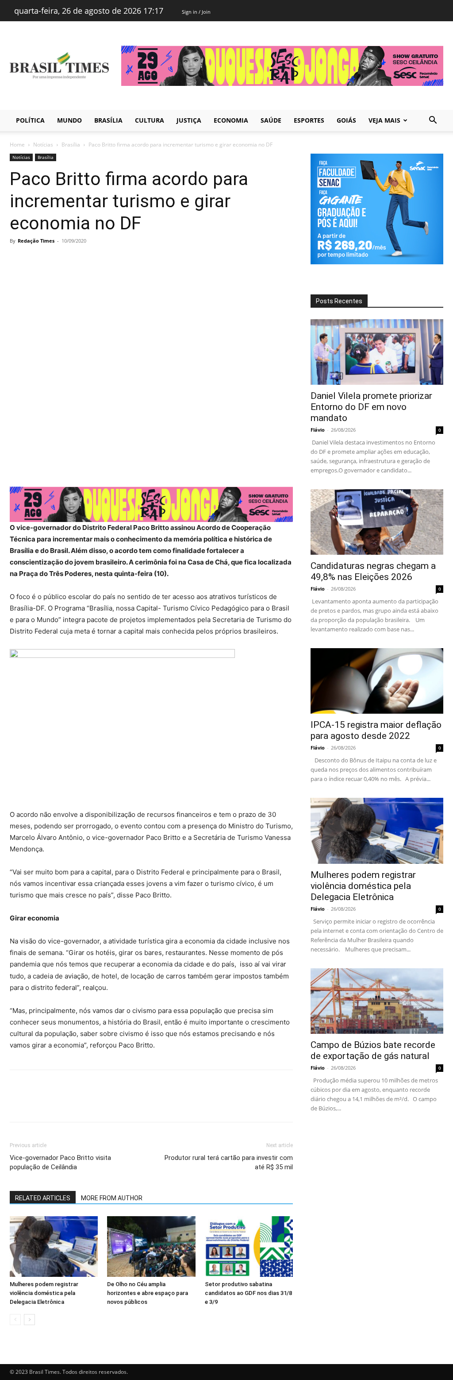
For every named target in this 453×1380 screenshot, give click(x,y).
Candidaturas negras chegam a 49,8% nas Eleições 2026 (373, 571)
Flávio (318, 429)
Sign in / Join (196, 11)
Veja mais (384, 120)
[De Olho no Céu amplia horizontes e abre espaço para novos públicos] (151, 1246)
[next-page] (29, 1319)
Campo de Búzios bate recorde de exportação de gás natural (373, 1050)
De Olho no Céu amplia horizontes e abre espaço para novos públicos (147, 1293)
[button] (432, 121)
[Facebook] (18, 261)
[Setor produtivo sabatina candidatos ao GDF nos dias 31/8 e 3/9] (249, 1246)
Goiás (346, 120)
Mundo (69, 120)
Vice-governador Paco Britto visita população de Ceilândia (60, 1162)
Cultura (149, 120)
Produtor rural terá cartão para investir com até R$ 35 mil (229, 1162)
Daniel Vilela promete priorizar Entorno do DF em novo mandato (371, 406)
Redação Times (36, 240)
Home (17, 144)
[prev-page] (15, 1319)
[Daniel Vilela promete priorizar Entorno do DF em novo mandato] (377, 352)
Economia (231, 120)
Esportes (309, 120)
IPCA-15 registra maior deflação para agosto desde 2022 (376, 730)
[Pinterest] (59, 261)
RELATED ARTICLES (42, 1198)
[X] (39, 261)
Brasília (108, 120)
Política (30, 120)
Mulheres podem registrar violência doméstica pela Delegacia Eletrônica (44, 1293)
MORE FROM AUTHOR (111, 1198)
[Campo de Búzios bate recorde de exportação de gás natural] (377, 1001)
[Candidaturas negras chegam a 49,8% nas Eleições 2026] (377, 522)
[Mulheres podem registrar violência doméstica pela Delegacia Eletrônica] (54, 1246)
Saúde (271, 120)
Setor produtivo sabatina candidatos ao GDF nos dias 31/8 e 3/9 (248, 1293)
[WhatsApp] (79, 261)
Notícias (43, 144)
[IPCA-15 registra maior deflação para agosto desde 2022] (377, 681)
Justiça (189, 120)
